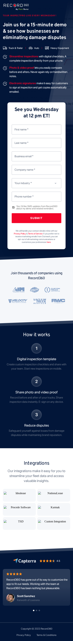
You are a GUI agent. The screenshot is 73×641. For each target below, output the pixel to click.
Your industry (23, 183)
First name (22, 129)
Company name (25, 169)
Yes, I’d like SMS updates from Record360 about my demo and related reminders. (36, 207)
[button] (33, 610)
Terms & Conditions (46, 635)
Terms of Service (35, 233)
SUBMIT (36, 218)
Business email (24, 156)
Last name (22, 143)
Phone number (24, 196)
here (49, 242)
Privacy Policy (23, 635)
